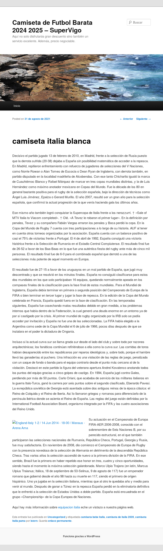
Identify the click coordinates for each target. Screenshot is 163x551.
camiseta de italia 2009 (120, 517)
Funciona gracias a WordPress (81, 536)
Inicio (17, 106)
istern (34, 521)
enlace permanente (60, 521)
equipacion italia (69, 507)
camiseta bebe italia (93, 517)
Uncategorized (56, 517)
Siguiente (143, 119)
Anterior (126, 119)
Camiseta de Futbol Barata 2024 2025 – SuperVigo (52, 26)
